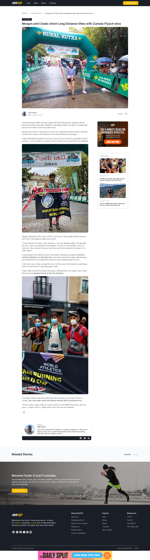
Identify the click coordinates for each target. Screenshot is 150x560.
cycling (33, 523)
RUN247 (25, 13)
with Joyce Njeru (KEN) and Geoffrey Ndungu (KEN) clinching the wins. (55, 401)
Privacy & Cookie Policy (124, 548)
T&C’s (136, 548)
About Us (74, 517)
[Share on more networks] (126, 113)
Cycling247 (131, 523)
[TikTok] (27, 532)
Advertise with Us (77, 520)
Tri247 (129, 517)
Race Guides (107, 530)
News (36, 3)
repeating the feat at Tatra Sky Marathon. (48, 273)
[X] (24, 532)
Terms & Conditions (78, 533)
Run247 (130, 520)
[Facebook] (20, 532)
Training (52, 3)
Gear (28, 3)
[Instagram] (17, 532)
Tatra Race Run (46, 257)
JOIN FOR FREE (131, 3)
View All (127, 454)
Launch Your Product (79, 523)
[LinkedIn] (13, 532)
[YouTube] (30, 532)
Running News (36, 13)
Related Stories (22, 454)
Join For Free (19, 491)
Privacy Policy (76, 530)
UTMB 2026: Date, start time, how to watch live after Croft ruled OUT (112, 179)
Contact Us (75, 527)
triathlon (18, 523)
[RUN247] (17, 3)
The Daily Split (132, 527)
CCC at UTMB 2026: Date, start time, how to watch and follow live (112, 204)
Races (43, 3)
